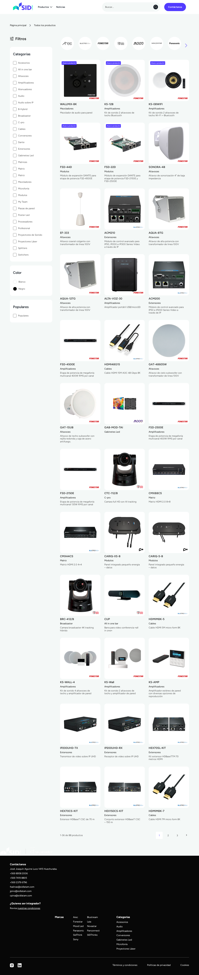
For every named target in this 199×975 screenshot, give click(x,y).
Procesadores (25, 221)
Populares (23, 315)
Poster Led (24, 215)
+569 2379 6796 (18, 882)
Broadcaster (24, 115)
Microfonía (23, 188)
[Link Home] (23, 6)
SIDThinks (92, 934)
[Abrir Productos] (51, 7)
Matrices (22, 162)
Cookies (184, 965)
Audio (21, 96)
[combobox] (131, 7)
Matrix (21, 168)
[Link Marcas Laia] (121, 43)
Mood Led (78, 926)
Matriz (21, 175)
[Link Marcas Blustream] (85, 43)
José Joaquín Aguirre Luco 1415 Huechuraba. (33, 868)
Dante (21, 142)
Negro (21, 288)
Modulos (22, 195)
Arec (75, 917)
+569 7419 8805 (18, 877)
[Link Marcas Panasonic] (175, 43)
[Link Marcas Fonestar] (103, 43)
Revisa (25, 908)
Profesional (24, 228)
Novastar (92, 926)
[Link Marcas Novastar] (157, 43)
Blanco (21, 281)
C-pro (21, 122)
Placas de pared (26, 208)
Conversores (25, 135)
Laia (89, 921)
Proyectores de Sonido (30, 234)
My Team (22, 201)
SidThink (77, 934)
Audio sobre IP (25, 102)
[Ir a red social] (12, 966)
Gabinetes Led (26, 155)
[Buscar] (155, 7)
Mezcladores (24, 182)
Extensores (24, 148)
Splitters (22, 248)
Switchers (23, 254)
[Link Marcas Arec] (67, 43)
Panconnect (93, 930)
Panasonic (78, 930)
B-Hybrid (22, 109)
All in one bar (25, 69)
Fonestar (78, 921)
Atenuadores (25, 89)
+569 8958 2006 (19, 873)
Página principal (18, 25)
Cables (21, 129)
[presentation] (186, 45)
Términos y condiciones (125, 965)
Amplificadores (26, 82)
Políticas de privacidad (159, 965)
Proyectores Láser (27, 241)
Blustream (92, 917)
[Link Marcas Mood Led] (139, 43)
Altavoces (23, 76)
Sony (75, 939)
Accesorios (24, 62)
